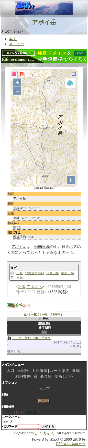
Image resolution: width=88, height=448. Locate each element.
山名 (19, 273)
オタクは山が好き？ (29, 8)
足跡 (69, 376)
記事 (21, 287)
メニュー (16, 44)
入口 (10, 371)
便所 (58, 376)
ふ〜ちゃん (45, 433)
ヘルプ (44, 389)
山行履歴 (39, 371)
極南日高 (42, 247)
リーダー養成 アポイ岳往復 (31, 338)
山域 (44, 332)
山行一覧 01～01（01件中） (44, 314)
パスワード (10, 426)
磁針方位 (14, 232)
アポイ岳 (44, 22)
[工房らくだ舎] (43, 401)
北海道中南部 (34, 273)
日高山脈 (52, 273)
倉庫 (76, 371)
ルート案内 (59, 371)
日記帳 (23, 371)
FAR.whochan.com (71, 444)
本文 (13, 39)
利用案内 (23, 376)
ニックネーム (11, 417)
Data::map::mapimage (44, 188)
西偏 (16, 237)
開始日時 (44, 323)
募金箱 (46, 376)
